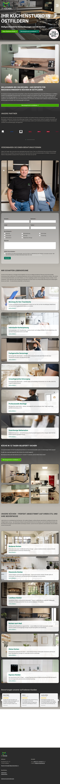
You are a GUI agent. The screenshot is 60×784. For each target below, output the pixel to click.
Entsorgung (8, 235)
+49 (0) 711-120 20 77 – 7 (39, 761)
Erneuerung (43, 235)
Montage (25, 235)
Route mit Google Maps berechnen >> (10, 765)
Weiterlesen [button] (5, 705)
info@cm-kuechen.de (40, 763)
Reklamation (8, 237)
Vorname (6, 218)
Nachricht (6, 240)
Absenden (7, 258)
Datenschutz (4, 774)
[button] (27, 139)
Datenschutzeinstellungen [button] (7, 778)
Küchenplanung (26, 233)
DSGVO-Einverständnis (10, 251)
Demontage (43, 233)
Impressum (4, 772)
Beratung (8, 233)
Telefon (33, 225)
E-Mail (6, 225)
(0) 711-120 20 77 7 (23, 454)
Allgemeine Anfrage (27, 237)
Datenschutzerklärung (37, 254)
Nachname (33, 218)
